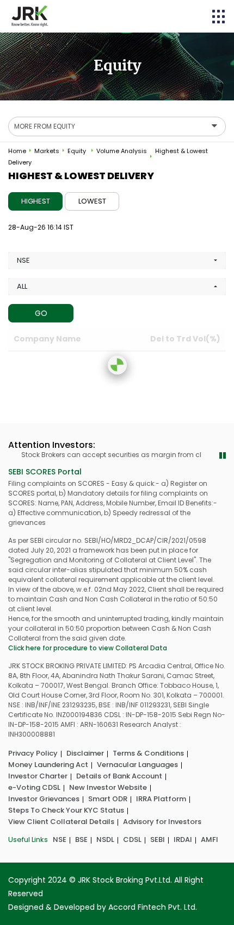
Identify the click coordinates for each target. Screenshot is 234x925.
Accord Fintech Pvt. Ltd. (152, 907)
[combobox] (117, 260)
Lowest (92, 201)
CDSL (132, 839)
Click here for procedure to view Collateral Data (87, 647)
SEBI (157, 839)
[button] (219, 16)
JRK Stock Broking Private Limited (30, 16)
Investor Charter (37, 776)
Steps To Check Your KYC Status (66, 810)
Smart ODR (107, 799)
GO (41, 313)
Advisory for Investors (162, 821)
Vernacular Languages (137, 764)
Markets (46, 151)
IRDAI (183, 839)
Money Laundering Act (48, 764)
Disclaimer (85, 753)
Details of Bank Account (119, 776)
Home (17, 151)
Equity (76, 151)
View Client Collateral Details (61, 821)
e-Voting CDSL (34, 787)
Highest (35, 201)
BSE (81, 839)
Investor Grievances (43, 799)
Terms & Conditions (148, 753)
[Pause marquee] (222, 455)
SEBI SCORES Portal (45, 471)
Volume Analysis (121, 151)
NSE (59, 839)
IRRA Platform (161, 799)
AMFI (209, 839)
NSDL (105, 839)
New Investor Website (108, 787)
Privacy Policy (33, 753)
